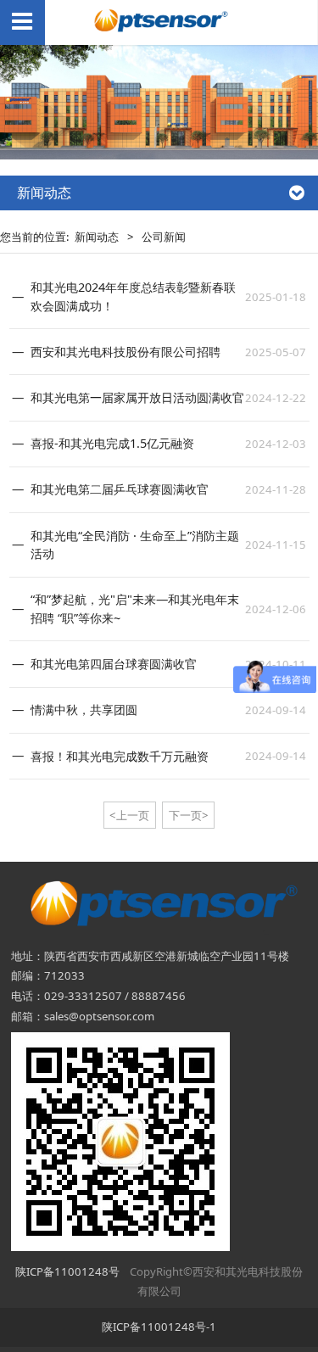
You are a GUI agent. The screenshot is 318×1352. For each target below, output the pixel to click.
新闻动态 (97, 236)
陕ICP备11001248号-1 (159, 1326)
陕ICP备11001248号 (67, 1271)
